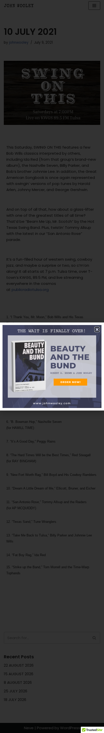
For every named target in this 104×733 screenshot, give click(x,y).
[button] (97, 329)
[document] (52, 366)
